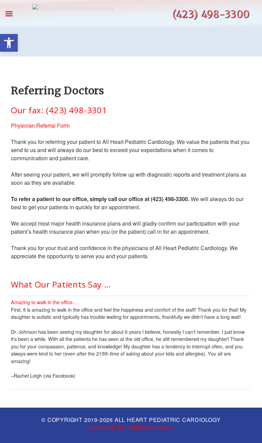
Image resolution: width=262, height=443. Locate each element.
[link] (9, 43)
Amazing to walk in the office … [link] (45, 302)
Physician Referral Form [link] (40, 125)
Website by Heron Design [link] (131, 428)
